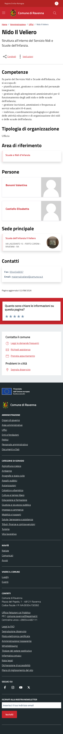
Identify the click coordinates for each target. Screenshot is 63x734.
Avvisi (5, 560)
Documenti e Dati (10, 449)
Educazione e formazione (14, 500)
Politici (5, 439)
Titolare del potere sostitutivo (17, 651)
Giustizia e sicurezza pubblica (16, 505)
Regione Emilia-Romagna (14, 3)
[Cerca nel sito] (54, 13)
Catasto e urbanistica (12, 490)
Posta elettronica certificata (16, 636)
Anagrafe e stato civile (13, 476)
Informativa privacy (11, 655)
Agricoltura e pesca (11, 466)
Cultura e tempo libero (13, 495)
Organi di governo (11, 420)
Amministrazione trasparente (16, 641)
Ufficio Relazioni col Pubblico (16, 612)
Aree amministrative (12, 425)
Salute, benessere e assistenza (17, 519)
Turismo (5, 529)
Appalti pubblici (9, 480)
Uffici (4, 430)
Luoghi (5, 577)
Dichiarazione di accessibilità (16, 665)
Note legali (7, 660)
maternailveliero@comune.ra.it (27, 276)
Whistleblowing (10, 646)
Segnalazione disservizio (14, 631)
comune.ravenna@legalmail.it (22, 616)
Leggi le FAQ (8, 626)
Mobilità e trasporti (11, 514)
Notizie (5, 550)
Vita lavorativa (9, 534)
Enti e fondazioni (10, 435)
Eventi (5, 582)
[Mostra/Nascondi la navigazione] (4, 13)
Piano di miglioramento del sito (17, 670)
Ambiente (7, 471)
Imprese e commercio (12, 509)
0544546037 (16, 272)
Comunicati (7, 555)
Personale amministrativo (15, 444)
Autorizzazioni (9, 485)
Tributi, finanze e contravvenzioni (18, 524)
